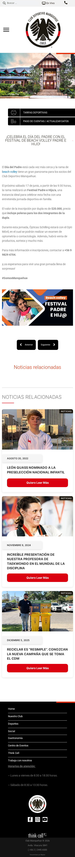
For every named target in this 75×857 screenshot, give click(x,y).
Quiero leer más (37, 482)
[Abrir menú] (6, 30)
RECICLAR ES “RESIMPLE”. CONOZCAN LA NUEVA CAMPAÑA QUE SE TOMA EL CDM (37, 653)
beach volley (9, 171)
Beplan (43, 855)
